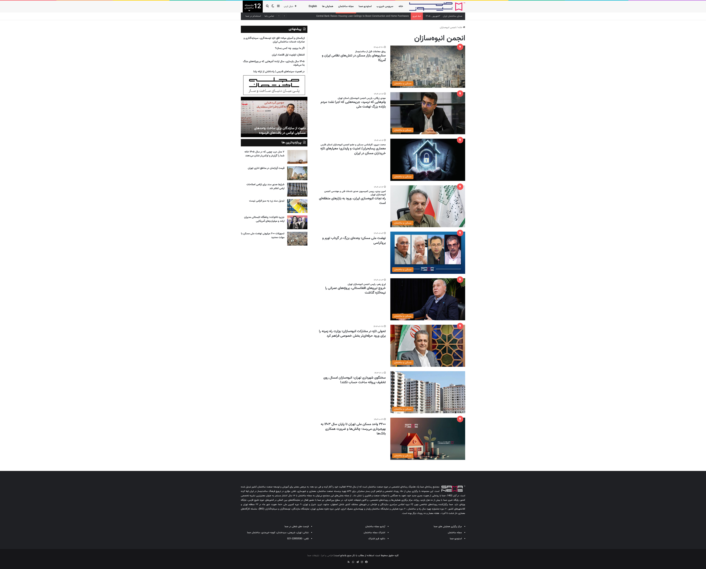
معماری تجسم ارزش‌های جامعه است (281, 133)
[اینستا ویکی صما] (344, 561)
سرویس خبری (386, 6)
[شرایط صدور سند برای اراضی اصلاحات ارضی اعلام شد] (297, 190)
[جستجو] (267, 6)
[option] (274, 117)
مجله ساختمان (346, 6)
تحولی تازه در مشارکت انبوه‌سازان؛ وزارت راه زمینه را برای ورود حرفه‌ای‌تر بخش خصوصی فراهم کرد (352, 333)
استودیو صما (365, 6)
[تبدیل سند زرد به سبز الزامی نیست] (297, 206)
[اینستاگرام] (362, 562)
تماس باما (269, 16)
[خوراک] (348, 562)
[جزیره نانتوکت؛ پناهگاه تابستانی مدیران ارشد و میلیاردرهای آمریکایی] (297, 222)
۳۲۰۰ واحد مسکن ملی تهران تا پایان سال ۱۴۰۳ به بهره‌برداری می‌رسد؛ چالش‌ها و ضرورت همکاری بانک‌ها (353, 429)
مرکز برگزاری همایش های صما (448, 526)
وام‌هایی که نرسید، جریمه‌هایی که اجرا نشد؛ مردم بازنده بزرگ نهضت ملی (353, 104)
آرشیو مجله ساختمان (375, 526)
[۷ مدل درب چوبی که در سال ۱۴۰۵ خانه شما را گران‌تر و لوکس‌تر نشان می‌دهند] (297, 157)
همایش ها (327, 6)
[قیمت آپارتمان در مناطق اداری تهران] (297, 173)
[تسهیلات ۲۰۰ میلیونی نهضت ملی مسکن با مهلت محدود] (297, 239)
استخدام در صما (253, 16)
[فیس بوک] (366, 562)
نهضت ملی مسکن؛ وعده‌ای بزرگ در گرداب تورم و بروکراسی (354, 240)
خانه (401, 6)
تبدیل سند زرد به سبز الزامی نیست (266, 201)
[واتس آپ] (353, 562)
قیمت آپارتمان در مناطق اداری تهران (266, 168)
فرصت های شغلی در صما (297, 526)
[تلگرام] (357, 562)
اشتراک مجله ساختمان (374, 532)
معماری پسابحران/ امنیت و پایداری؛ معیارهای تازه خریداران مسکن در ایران (353, 151)
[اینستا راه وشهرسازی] (340, 561)
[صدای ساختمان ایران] (437, 6)
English (313, 6)
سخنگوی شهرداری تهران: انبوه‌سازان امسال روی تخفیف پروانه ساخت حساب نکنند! (354, 380)
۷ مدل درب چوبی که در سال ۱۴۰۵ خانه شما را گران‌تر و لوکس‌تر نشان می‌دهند (264, 154)
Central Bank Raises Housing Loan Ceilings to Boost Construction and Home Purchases (362, 16)
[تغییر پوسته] (273, 6)
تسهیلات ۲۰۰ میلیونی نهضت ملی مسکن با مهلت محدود (262, 236)
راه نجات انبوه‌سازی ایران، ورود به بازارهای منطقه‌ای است (352, 201)
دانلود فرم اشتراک (376, 539)
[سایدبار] (278, 6)
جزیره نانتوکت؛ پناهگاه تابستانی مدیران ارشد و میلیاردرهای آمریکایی (264, 219)
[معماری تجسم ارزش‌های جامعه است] (274, 117)
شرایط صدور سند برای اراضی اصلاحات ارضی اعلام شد (265, 186)
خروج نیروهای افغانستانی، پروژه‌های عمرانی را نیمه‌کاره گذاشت (355, 290)
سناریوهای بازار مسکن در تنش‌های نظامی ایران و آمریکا (354, 58)
